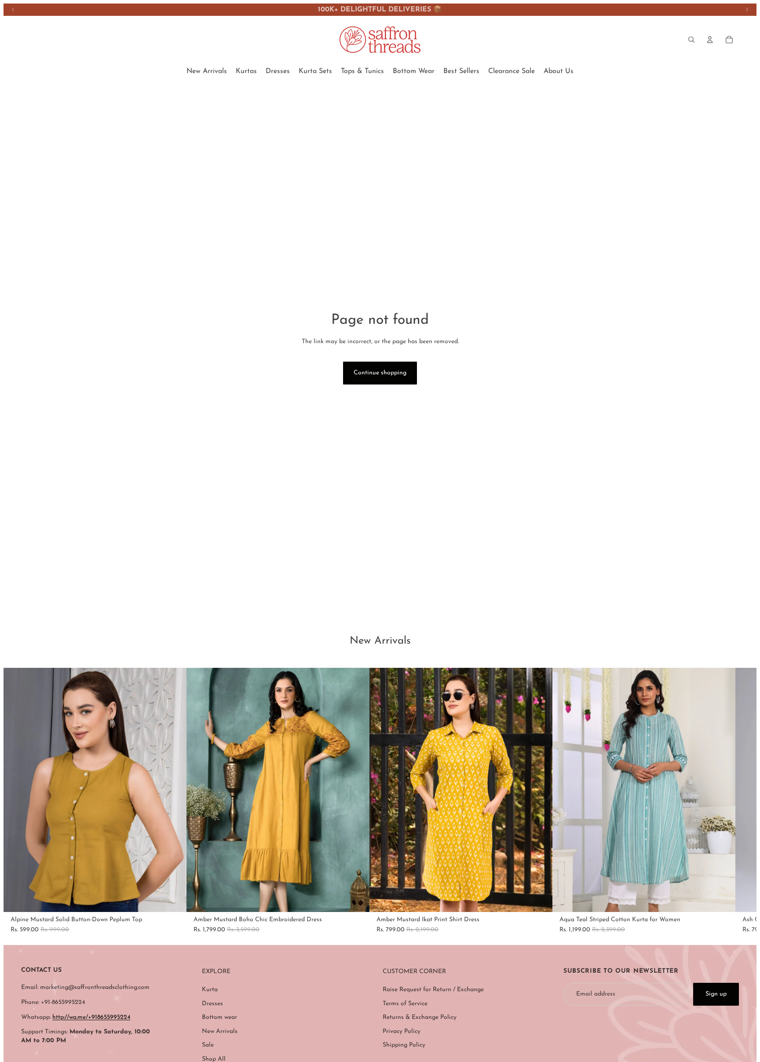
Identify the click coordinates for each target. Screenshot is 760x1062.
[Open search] (691, 39)
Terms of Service (405, 1003)
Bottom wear (219, 1017)
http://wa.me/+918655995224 (91, 1017)
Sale (208, 1045)
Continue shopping (380, 373)
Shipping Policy (404, 1045)
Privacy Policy (401, 1031)
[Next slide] (746, 9)
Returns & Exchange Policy (420, 1017)
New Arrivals (220, 1031)
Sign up (716, 994)
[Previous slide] (13, 9)
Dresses (212, 1003)
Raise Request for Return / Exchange (433, 989)
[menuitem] (206, 71)
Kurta (210, 989)
